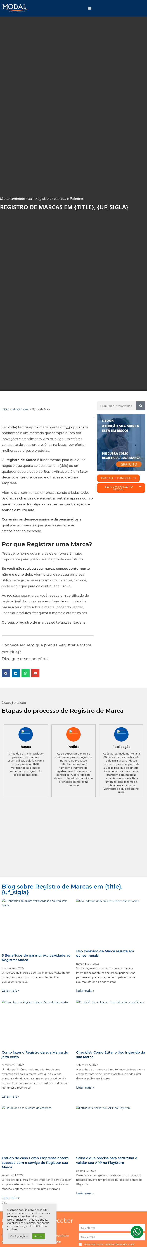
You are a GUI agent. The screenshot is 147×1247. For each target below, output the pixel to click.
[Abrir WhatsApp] (138, 1237)
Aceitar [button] (38, 1236)
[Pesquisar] (140, 405)
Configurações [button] (18, 1236)
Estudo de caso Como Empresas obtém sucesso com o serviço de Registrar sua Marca (35, 1162)
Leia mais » (11, 990)
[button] (89, 8)
